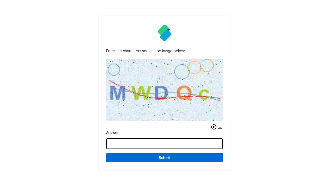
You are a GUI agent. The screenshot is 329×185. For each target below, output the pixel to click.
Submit (164, 157)
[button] (214, 127)
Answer (112, 132)
